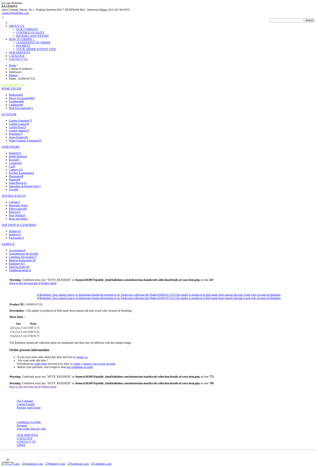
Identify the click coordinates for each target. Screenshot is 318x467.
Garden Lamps (19, 124)
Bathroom (16, 94)
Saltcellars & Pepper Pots (25, 186)
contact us (82, 357)
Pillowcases (18, 208)
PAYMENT (23, 45)
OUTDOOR (8, 114)
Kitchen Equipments (21, 173)
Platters (13, 75)
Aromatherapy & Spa (23, 253)
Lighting (16, 104)
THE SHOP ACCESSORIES (18, 224)
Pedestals (15, 133)
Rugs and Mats (18, 218)
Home (12, 65)
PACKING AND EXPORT (32, 35)
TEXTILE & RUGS (13, 195)
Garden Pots (17, 127)
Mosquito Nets (18, 205)
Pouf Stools (17, 215)
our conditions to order (80, 367)
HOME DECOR (11, 88)
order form (40, 363)
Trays (13, 189)
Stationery (17, 263)
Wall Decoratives (21, 108)
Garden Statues (19, 130)
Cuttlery (16, 169)
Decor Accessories (22, 98)
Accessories (17, 250)
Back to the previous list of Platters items (32, 283)
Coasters (15, 163)
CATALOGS (16, 55)
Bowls (14, 159)
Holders (15, 234)
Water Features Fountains (25, 140)
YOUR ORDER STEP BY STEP (36, 49)
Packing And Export (28, 407)
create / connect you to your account (94, 363)
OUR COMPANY (27, 29)
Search (309, 20)
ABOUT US (17, 25)
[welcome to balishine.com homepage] (9, 22)
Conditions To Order (29, 422)
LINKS (21, 445)
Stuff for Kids (19, 267)
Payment (22, 425)
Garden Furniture (20, 120)
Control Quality (26, 404)
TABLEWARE (10, 146)
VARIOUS (8, 244)
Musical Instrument (22, 260)
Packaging (16, 237)
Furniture (16, 101)
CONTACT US (18, 59)
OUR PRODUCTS (12, 85)
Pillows (14, 212)
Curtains (14, 202)
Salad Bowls (17, 182)
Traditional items (20, 270)
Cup (12, 166)
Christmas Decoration (23, 257)
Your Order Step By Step (31, 428)
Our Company (25, 400)
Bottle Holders (18, 156)
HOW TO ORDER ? (22, 39)
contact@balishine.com (15, 13)
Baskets (15, 153)
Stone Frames (18, 137)
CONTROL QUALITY (30, 32)
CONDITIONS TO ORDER (33, 42)
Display (15, 231)
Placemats (16, 176)
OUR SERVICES (19, 52)
